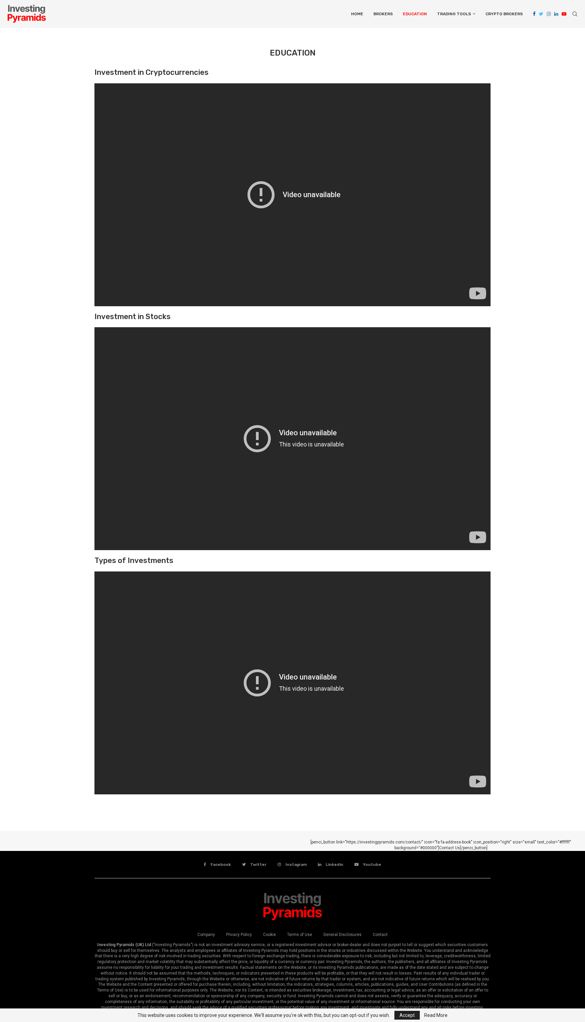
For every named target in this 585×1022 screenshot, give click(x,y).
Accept (407, 1015)
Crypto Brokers (504, 14)
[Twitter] (541, 13)
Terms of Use (299, 934)
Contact (380, 934)
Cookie (269, 934)
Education (415, 14)
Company (206, 934)
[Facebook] (534, 13)
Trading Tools (454, 14)
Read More (436, 1015)
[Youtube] (564, 13)
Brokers (383, 14)
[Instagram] (549, 13)
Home (357, 14)
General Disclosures (342, 934)
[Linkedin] (556, 13)
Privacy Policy (239, 934)
